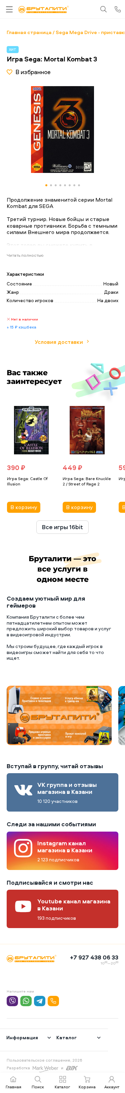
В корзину (23, 507)
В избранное (33, 72)
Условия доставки (59, 342)
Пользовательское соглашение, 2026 (44, 1060)
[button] (95, 129)
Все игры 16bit (62, 527)
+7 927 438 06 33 (94, 957)
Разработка (18, 1068)
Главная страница (29, 32)
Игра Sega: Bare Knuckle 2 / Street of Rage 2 (87, 481)
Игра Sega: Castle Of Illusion (27, 481)
